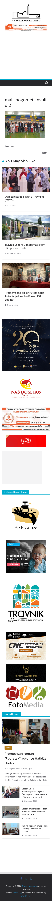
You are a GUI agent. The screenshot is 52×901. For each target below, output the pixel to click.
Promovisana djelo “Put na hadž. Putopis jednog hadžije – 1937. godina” (25, 296)
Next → (46, 152)
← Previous (8, 146)
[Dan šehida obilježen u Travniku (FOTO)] (26, 169)
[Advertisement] (26, 56)
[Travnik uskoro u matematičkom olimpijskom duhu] (26, 217)
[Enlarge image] (46, 322)
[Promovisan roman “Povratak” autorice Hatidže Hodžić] (26, 731)
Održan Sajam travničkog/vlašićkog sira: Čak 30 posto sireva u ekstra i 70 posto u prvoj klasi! (34, 792)
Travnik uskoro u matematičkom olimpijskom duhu (25, 246)
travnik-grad (27, 768)
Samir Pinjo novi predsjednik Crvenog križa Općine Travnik (34, 829)
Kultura (8, 748)
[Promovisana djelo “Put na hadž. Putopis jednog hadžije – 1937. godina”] (26, 265)
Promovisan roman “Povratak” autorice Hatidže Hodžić (25, 758)
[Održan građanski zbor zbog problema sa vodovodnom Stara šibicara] (10, 813)
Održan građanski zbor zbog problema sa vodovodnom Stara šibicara (34, 811)
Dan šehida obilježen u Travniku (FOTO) (24, 198)
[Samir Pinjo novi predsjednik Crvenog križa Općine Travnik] (10, 830)
